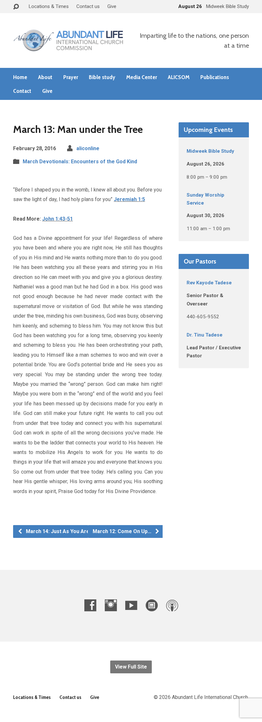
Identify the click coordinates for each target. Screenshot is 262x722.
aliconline (87, 148)
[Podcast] (172, 605)
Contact (22, 91)
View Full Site (131, 667)
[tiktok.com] (152, 605)
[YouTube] (131, 605)
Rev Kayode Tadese (209, 283)
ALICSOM (178, 77)
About (45, 77)
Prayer (70, 77)
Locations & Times (48, 6)
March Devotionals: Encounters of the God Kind (80, 161)
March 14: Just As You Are (57, 531)
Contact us (88, 6)
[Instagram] (111, 605)
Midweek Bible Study (210, 151)
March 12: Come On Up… (123, 531)
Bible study (102, 77)
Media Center (141, 77)
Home (20, 77)
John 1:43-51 (57, 219)
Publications (214, 77)
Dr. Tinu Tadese (204, 335)
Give (111, 6)
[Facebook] (90, 605)
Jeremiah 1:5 (129, 199)
